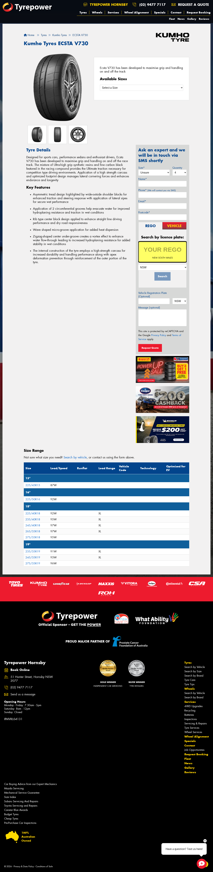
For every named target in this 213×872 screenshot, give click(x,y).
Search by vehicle (75, 457)
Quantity (177, 168)
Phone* (157, 190)
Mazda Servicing (14, 788)
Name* (142, 179)
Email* (142, 201)
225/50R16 (32, 499)
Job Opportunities (194, 750)
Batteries (189, 715)
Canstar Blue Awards (16, 810)
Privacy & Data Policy (24, 866)
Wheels (97, 12)
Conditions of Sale (44, 866)
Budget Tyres (11, 814)
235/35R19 (32, 551)
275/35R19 (32, 563)
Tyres (83, 12)
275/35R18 (32, 537)
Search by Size (193, 671)
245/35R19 (32, 557)
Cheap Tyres (11, 818)
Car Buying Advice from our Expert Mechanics (30, 784)
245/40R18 (32, 525)
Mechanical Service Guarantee (21, 792)
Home (30, 35)
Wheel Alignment (136, 12)
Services (113, 12)
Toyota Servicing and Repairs (20, 805)
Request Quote (150, 347)
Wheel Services (193, 732)
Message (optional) (149, 307)
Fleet (172, 18)
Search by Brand (193, 675)
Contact (176, 12)
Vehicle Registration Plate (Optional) (152, 294)
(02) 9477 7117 (152, 4)
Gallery (191, 18)
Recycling (189, 710)
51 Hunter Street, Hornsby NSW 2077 (31, 679)
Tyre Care (189, 680)
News (181, 18)
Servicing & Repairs (195, 723)
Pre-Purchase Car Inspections (20, 823)
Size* (141, 168)
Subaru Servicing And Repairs (21, 801)
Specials (159, 12)
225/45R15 (32, 485)
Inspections (190, 719)
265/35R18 (32, 531)
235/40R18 (32, 519)
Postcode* (144, 212)
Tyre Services (191, 728)
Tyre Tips (189, 684)
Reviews (204, 18)
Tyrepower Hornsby (108, 4)
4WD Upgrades (193, 706)
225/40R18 (32, 513)
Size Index (10, 797)
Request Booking (199, 12)
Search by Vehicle (194, 667)
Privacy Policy (158, 335)
